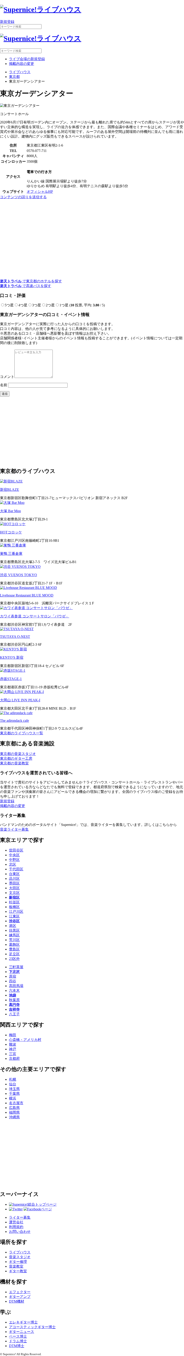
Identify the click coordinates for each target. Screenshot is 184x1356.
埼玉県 (14, 1089)
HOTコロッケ (11, 532)
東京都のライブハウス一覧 (21, 733)
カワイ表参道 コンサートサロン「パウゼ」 (34, 616)
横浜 (12, 1098)
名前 (3, 385)
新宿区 (14, 897)
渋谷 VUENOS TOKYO (18, 575)
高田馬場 (16, 986)
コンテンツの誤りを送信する (23, 197)
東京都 (14, 77)
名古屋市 (16, 1103)
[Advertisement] (92, 431)
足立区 (14, 954)
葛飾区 (14, 944)
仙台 (12, 1084)
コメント (7, 377)
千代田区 (16, 869)
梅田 (12, 1035)
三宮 (12, 1054)
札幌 (12, 1079)
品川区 (14, 878)
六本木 (14, 990)
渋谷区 (14, 921)
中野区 (14, 860)
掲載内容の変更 (21, 64)
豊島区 (14, 949)
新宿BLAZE (9, 489)
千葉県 (14, 1093)
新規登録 (7, 22)
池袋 (12, 995)
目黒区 (14, 930)
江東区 (14, 916)
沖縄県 (14, 1117)
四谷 (12, 981)
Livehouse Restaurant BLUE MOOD (26, 595)
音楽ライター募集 (14, 829)
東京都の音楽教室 (14, 763)
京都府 (14, 1058)
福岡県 (14, 1112)
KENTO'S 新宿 (11, 657)
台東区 (14, 874)
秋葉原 (14, 1000)
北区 (12, 864)
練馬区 (14, 935)
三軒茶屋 (16, 967)
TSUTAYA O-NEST (15, 637)
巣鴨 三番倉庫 (11, 553)
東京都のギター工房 (16, 758)
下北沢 (14, 972)
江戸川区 (16, 911)
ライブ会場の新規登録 (27, 59)
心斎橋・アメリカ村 (25, 1040)
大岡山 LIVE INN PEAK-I (20, 700)
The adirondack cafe (14, 720)
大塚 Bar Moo (10, 511)
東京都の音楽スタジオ (18, 754)
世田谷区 (16, 850)
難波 (12, 1044)
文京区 (14, 893)
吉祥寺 (14, 1009)
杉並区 (14, 902)
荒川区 (14, 940)
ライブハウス (20, 72)
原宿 (12, 976)
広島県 (14, 1108)
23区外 (14, 959)
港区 (12, 926)
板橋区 (14, 907)
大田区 (14, 888)
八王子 (14, 1014)
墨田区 (14, 883)
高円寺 (14, 1005)
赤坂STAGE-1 (11, 679)
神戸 (12, 1049)
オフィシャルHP (40, 191)
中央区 (14, 855)
